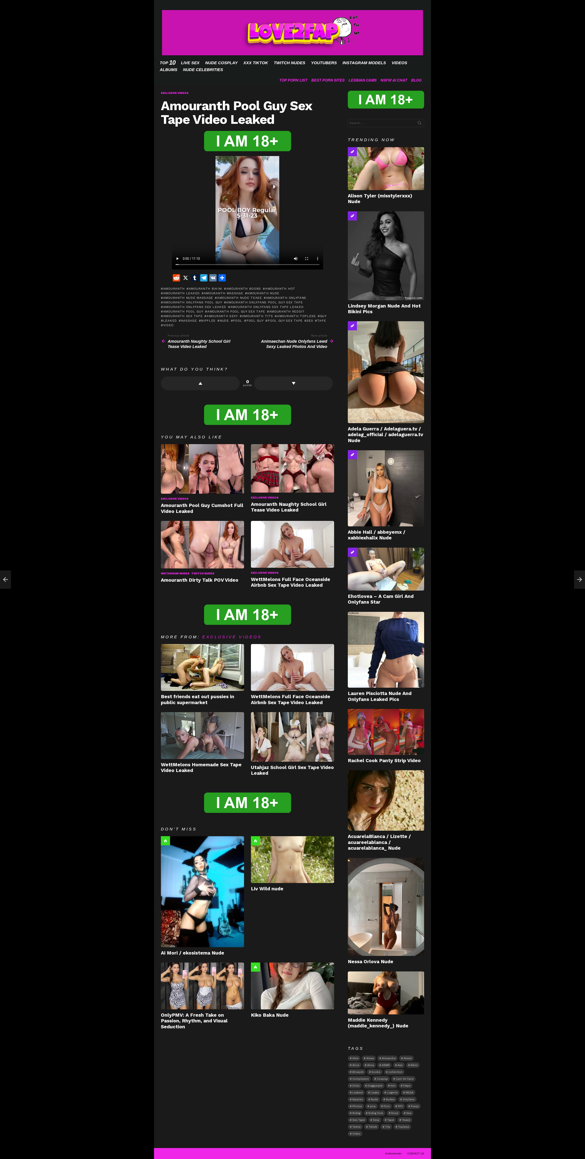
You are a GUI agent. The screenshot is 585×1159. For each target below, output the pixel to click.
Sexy (376, 1120)
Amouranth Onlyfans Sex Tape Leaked (267, 307)
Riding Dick (375, 1113)
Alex (355, 1058)
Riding (356, 1113)
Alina (370, 1065)
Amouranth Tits (257, 316)
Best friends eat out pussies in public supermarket (197, 699)
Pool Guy (254, 320)
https (406, 1085)
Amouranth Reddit (287, 311)
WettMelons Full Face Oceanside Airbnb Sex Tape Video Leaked (290, 582)
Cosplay (382, 1078)
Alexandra (389, 1058)
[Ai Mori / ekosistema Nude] (202, 891)
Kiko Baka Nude (270, 1015)
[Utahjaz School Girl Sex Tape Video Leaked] (292, 737)
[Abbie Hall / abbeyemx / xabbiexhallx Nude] (386, 488)
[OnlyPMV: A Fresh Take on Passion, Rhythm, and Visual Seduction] (202, 986)
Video (168, 325)
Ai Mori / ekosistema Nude (192, 953)
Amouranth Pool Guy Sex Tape (236, 311)
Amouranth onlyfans (286, 298)
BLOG (416, 80)
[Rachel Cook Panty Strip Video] (386, 732)
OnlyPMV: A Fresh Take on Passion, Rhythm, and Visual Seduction (194, 1020)
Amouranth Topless (296, 316)
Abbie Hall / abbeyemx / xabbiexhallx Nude (376, 535)
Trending (352, 151)
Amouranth (174, 288)
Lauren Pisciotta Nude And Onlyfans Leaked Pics (380, 696)
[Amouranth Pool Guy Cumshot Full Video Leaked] (202, 469)
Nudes (390, 1099)
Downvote (293, 383)
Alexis (408, 1058)
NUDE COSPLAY (221, 63)
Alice (355, 1065)
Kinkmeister (393, 1153)
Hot (165, 840)
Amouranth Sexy (222, 316)
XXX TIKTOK (255, 63)
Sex (310, 320)
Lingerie (392, 1092)
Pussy (415, 1106)
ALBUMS (168, 69)
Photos (357, 1106)
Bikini (414, 1065)
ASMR (386, 1065)
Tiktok (373, 1126)
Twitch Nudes (202, 573)
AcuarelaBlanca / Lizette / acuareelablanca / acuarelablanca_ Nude (379, 842)
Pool (237, 320)
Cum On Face (405, 1078)
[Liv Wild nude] (292, 859)
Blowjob (358, 1072)
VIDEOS (399, 63)
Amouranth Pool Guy (183, 311)
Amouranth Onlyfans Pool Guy (192, 302)
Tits (387, 1126)
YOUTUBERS (324, 63)
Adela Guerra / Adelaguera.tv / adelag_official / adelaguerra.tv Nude (385, 434)
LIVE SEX (190, 63)
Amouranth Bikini (205, 288)
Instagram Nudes (175, 573)
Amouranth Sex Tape (182, 316)
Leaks (375, 1092)
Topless (403, 1126)
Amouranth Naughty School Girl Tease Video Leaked (289, 507)
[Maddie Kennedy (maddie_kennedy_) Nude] (386, 992)
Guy (323, 316)
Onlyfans (409, 1099)
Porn (387, 1106)
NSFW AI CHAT (393, 80)
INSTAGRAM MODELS (364, 63)
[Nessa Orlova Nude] (386, 907)
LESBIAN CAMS (362, 80)
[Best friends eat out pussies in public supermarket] (202, 667)
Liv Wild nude (267, 888)
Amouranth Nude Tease (239, 298)
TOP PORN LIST (293, 80)
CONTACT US (415, 1153)
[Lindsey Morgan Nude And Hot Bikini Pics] (386, 255)
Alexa (370, 1058)
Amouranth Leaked (181, 293)
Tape (321, 320)
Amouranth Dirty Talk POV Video (199, 580)
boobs (376, 1072)
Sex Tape (358, 1120)
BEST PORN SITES (328, 80)
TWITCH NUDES (289, 63)
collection (395, 1072)
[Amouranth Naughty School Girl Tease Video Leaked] (292, 468)
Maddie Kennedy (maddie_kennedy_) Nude (378, 1023)
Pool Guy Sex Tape (285, 320)
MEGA (409, 1092)
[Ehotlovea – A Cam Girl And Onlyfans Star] (386, 569)
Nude (224, 320)
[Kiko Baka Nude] (292, 986)
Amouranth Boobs (243, 288)
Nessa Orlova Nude (370, 961)
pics (373, 1106)
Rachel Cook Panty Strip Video (384, 760)
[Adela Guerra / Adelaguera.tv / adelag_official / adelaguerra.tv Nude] (386, 372)
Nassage (189, 320)
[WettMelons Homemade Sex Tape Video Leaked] (202, 735)
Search (419, 124)
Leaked (170, 320)
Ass (400, 1065)
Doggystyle (375, 1085)
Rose (394, 1113)
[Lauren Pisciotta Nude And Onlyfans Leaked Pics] (386, 650)
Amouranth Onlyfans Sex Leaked (194, 307)
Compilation (360, 1078)
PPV (400, 1106)
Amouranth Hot (280, 288)
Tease (406, 1120)
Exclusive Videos (175, 498)
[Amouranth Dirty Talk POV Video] (202, 544)
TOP (167, 62)
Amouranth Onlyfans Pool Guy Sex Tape (264, 302)
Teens (356, 1126)
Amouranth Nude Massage (188, 298)
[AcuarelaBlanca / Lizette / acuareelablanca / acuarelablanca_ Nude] (386, 800)
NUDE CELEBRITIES (203, 69)
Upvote (200, 383)
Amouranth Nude (263, 293)
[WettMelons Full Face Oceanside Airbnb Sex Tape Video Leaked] (292, 544)
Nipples (208, 320)
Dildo (356, 1085)
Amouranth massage (223, 293)
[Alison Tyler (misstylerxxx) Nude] (386, 168)
